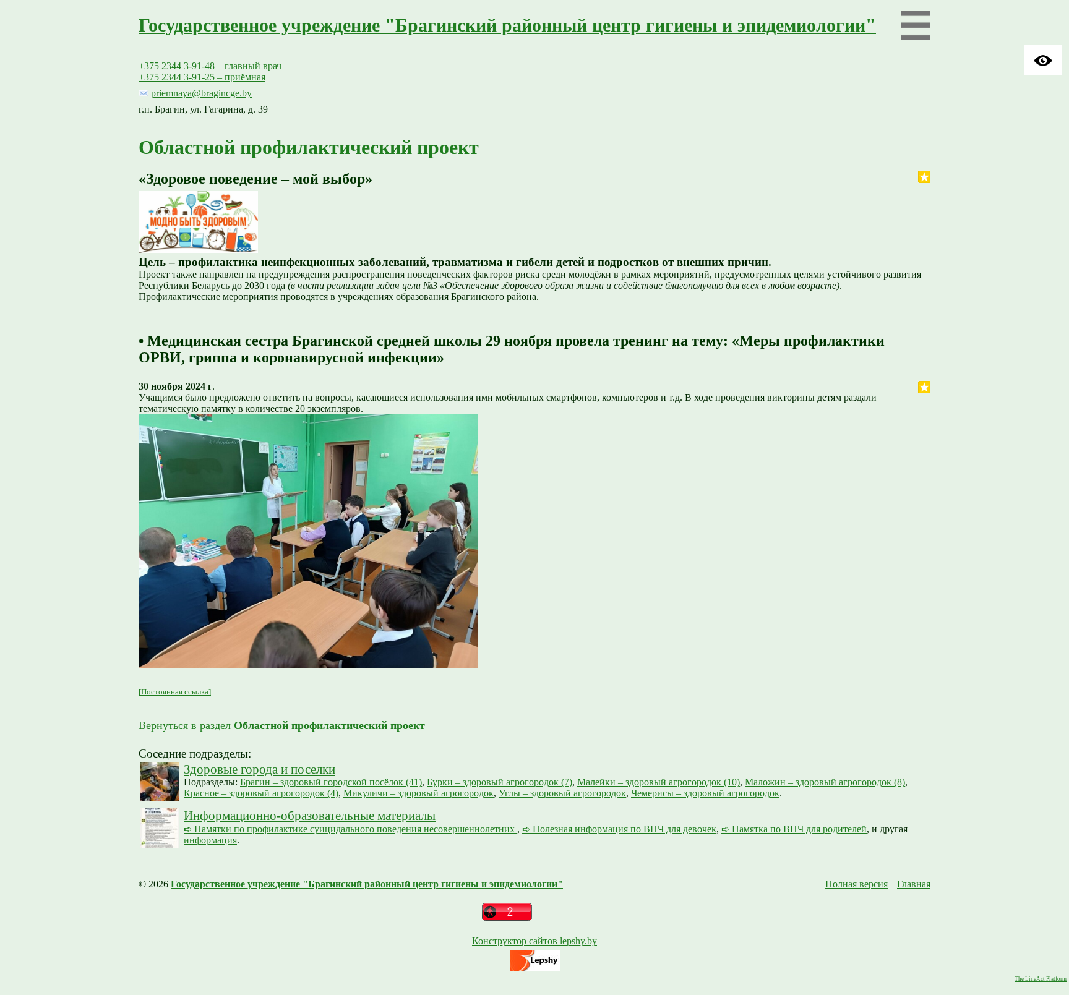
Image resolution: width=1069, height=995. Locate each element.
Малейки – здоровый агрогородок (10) (658, 782)
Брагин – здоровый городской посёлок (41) (331, 782)
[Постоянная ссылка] (175, 691)
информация (210, 840)
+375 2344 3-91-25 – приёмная (202, 77)
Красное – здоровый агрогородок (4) (261, 793)
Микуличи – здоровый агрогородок (418, 793)
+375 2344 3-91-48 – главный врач (210, 66)
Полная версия (856, 884)
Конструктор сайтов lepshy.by (534, 941)
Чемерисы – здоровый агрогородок (705, 793)
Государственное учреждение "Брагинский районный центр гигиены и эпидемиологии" (507, 25)
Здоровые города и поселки (259, 769)
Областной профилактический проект (309, 147)
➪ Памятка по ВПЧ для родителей (794, 829)
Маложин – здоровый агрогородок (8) (825, 782)
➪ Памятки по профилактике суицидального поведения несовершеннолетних (350, 829)
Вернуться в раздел (282, 725)
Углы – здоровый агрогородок (562, 793)
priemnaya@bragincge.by (201, 93)
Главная (913, 884)
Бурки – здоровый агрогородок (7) (499, 782)
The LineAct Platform (1041, 979)
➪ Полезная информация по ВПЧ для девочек (619, 829)
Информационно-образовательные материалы (310, 815)
